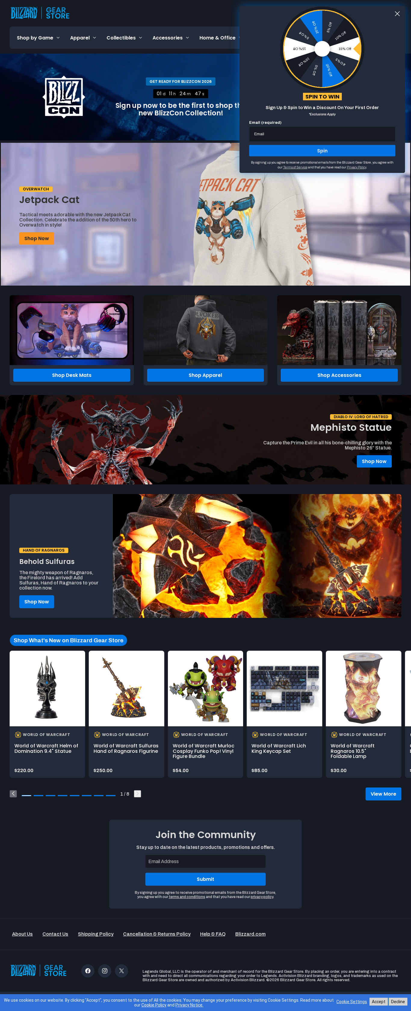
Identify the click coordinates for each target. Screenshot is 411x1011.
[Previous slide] (13, 793)
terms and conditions (187, 897)
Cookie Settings (351, 1001)
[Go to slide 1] (26, 795)
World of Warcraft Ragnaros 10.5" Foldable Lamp (353, 751)
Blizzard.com (250, 934)
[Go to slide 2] (38, 795)
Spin (322, 151)
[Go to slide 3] (50, 795)
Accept (378, 1001)
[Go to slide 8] (111, 795)
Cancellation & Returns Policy (156, 934)
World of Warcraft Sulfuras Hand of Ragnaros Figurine (126, 748)
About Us (22, 934)
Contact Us (55, 934)
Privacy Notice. (189, 1005)
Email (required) (265, 123)
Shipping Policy (95, 934)
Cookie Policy (153, 1005)
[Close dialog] (397, 13)
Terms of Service (295, 167)
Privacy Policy (356, 167)
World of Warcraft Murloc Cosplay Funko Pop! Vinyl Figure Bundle (203, 751)
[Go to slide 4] (62, 795)
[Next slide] (137, 793)
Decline (398, 1001)
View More (383, 793)
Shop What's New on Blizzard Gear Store (68, 640)
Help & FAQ (213, 934)
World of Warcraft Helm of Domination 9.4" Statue (46, 748)
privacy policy (262, 897)
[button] (38, 38)
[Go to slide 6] (86, 795)
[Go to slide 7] (99, 795)
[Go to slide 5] (74, 795)
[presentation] (47, 688)
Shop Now (36, 238)
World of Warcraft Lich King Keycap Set (279, 748)
